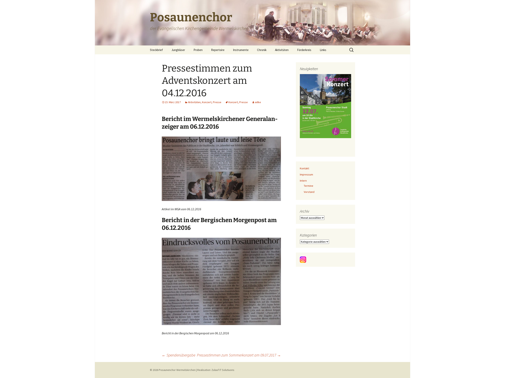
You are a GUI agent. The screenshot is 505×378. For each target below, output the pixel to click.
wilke (258, 102)
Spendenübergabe (178, 355)
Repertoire (217, 50)
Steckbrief (156, 50)
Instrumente (241, 50)
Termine (308, 186)
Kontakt (304, 168)
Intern (303, 180)
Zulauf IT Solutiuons (222, 370)
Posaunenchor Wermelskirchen (177, 370)
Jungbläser (178, 50)
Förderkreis (304, 50)
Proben (198, 50)
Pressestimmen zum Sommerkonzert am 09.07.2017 (239, 355)
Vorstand (309, 192)
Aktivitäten (282, 50)
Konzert (206, 102)
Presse (217, 102)
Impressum (306, 174)
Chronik (262, 50)
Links (323, 50)
